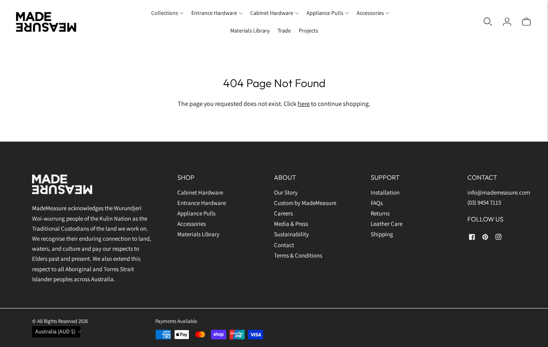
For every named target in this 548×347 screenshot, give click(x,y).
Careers (283, 213)
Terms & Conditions (298, 255)
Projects (308, 30)
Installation (385, 192)
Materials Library (250, 30)
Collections (164, 12)
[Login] (507, 21)
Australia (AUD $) (55, 331)
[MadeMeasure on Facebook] (472, 238)
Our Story (286, 192)
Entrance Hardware (214, 12)
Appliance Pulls (324, 12)
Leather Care (386, 223)
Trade (284, 30)
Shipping (382, 234)
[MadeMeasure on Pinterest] (485, 238)
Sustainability (291, 234)
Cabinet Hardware (271, 12)
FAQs (377, 203)
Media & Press (291, 223)
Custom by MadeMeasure (305, 203)
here (304, 103)
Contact (284, 245)
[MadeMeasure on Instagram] (498, 238)
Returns (380, 213)
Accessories (370, 12)
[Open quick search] (487, 21)
